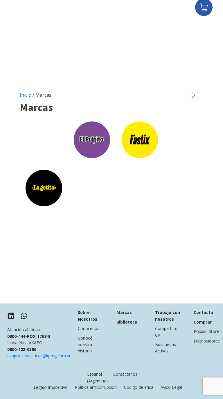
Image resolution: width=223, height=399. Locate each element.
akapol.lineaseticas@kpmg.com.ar (39, 356)
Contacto (203, 312)
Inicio (25, 95)
